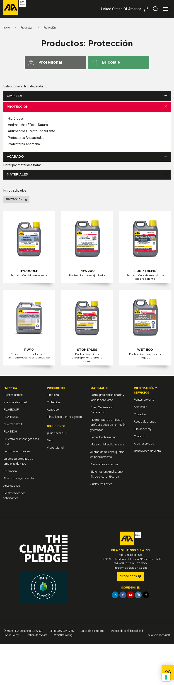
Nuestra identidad (15, 402)
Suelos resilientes (101, 484)
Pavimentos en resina (104, 464)
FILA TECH (10, 431)
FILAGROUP (11, 409)
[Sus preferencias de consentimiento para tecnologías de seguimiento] (166, 677)
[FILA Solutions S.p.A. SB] (14, 7)
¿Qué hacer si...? (57, 433)
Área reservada (144, 443)
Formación (10, 471)
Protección (18, 106)
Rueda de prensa (145, 421)
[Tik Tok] (146, 594)
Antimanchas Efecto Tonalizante (31, 131)
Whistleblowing (63, 635)
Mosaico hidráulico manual (107, 444)
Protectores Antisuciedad (26, 137)
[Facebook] (122, 594)
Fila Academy (142, 429)
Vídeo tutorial (55, 447)
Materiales (17, 174)
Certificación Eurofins (16, 451)
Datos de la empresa (92, 630)
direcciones (129, 576)
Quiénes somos (13, 395)
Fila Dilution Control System (64, 416)
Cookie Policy (11, 635)
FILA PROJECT (12, 424)
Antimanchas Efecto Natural (28, 125)
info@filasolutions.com (130, 567)
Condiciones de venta (147, 451)
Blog (50, 440)
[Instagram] (138, 594)
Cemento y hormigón (103, 437)
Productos (27, 27)
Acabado (15, 156)
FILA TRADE (11, 416)
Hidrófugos (16, 118)
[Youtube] (130, 594)
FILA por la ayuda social (18, 478)
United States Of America (121, 9)
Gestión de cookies (36, 635)
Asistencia (140, 407)
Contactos (140, 436)
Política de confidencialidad (127, 630)
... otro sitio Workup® (158, 635)
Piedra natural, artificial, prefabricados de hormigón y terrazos (108, 425)
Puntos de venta (144, 399)
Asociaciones (11, 485)
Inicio (6, 27)
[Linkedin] (115, 594)
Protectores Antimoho (24, 144)
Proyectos (140, 414)
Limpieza (14, 96)
